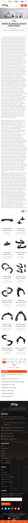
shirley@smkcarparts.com (18, 430)
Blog (2, 460)
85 (24, 359)
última (14, 365)
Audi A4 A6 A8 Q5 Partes (7, 393)
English (19, 1)
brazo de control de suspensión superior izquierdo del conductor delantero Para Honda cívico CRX (7, 301)
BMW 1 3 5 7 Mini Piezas (7, 390)
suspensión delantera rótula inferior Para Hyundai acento (7, 253)
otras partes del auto (7, 396)
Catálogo (3, 453)
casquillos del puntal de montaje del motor (12, 382)
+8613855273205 (11, 436)
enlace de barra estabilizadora (8, 477)
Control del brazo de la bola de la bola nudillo (11, 375)
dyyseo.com (10, 516)
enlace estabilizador (5, 474)
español (12, 1)
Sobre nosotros (4, 448)
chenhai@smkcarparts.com (18, 427)
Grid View (23, 211)
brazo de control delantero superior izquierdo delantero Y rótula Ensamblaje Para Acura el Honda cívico (20, 325)
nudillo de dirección (5, 481)
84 (20, 359)
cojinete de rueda (5, 479)
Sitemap (16, 516)
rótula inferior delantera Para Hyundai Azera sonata (21, 229)
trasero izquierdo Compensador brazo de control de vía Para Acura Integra (7, 229)
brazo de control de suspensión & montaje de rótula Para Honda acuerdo (20, 349)
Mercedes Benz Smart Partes (8, 387)
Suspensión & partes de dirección (10, 379)
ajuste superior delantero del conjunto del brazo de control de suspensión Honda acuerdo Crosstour (7, 277)
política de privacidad (6, 463)
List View (25, 211)
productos (3, 451)
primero (4, 359)
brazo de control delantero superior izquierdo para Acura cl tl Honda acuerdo (7, 325)
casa (14, 28)
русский (25, 1)
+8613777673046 (9, 433)
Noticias (3, 456)
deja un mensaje (13, 520)
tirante (2, 470)
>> (24, 362)
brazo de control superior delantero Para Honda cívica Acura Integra (21, 277)
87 (8, 362)
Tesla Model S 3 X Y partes (8, 385)
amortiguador (4, 472)
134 (20, 362)
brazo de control (4, 486)
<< (9, 359)
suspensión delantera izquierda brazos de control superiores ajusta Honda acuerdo (21, 301)
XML (19, 516)
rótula (2, 484)
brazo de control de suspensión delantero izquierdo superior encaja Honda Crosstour (21, 253)
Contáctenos (4, 458)
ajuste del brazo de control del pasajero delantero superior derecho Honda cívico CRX (7, 349)
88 (12, 362)
